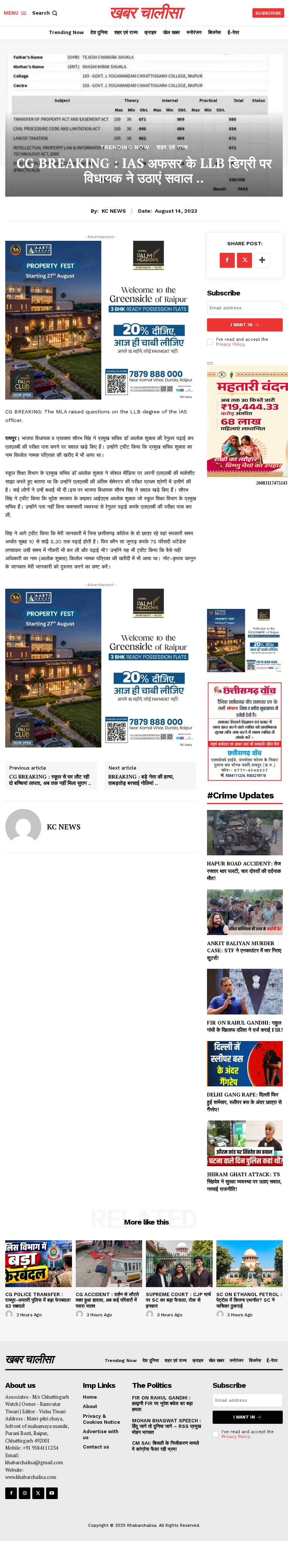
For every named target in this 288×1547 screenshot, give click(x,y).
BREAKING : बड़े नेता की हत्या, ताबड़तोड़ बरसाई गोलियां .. (141, 780)
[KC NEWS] (23, 827)
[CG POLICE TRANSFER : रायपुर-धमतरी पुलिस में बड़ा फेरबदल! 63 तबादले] (38, 1263)
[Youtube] (52, 1493)
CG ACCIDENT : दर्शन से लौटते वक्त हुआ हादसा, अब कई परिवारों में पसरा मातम (107, 1300)
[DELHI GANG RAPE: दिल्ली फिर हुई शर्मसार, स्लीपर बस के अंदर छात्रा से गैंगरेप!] (245, 1063)
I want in (241, 324)
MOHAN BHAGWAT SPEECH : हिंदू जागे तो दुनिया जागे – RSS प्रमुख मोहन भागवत (166, 1426)
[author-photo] (10, 1314)
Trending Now (125, 147)
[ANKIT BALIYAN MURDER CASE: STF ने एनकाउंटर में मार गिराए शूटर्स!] (245, 912)
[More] (262, 260)
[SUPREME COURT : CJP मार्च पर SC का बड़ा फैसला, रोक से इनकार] (179, 1263)
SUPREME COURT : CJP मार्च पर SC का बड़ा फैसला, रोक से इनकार (178, 1300)
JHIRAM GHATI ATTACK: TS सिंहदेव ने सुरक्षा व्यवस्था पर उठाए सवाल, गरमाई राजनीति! (244, 1181)
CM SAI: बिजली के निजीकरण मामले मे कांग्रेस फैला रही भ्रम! (165, 1446)
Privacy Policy (230, 344)
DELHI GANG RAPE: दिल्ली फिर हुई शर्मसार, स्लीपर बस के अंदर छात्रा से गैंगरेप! (244, 1102)
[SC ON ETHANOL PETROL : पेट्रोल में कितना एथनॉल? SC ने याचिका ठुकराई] (249, 1263)
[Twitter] (244, 260)
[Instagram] (24, 1493)
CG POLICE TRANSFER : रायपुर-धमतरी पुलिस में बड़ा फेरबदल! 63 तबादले (38, 1300)
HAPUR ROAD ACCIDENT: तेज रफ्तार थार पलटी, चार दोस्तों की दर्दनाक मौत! (244, 871)
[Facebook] (227, 260)
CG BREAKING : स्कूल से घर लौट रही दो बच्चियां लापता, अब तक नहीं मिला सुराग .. (50, 780)
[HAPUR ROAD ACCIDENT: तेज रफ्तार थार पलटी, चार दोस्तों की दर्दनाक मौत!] (245, 832)
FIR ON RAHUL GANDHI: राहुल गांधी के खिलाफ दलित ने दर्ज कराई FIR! (245, 1026)
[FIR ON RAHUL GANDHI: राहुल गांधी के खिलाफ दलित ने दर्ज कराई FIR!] (245, 991)
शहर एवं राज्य (172, 147)
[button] (45, 13)
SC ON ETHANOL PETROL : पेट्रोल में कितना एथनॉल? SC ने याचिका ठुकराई (249, 1300)
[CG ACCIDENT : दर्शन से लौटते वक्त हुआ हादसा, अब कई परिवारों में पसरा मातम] (109, 1263)
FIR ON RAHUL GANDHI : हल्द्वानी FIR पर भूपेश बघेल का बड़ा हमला (162, 1403)
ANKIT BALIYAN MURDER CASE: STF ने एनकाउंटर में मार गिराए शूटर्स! (244, 950)
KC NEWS (114, 211)
